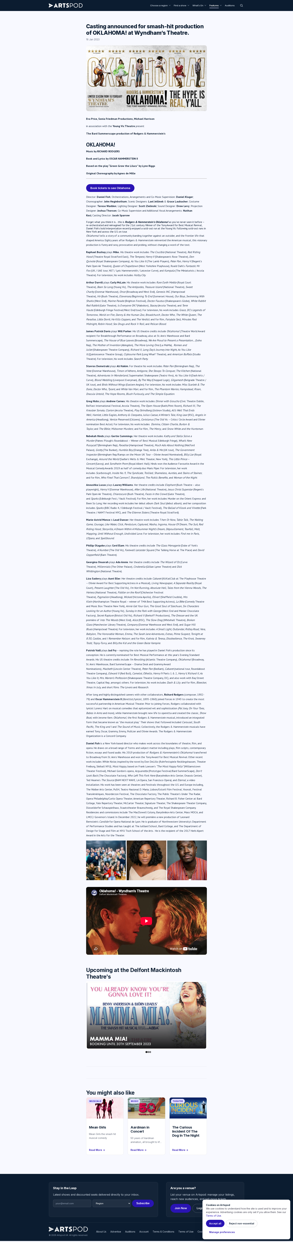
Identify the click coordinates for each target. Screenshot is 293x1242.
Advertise (115, 1232)
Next (211, 1015)
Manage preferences (222, 1232)
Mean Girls (97, 1128)
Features (214, 5)
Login (200, 1209)
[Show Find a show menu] (189, 5)
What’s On (197, 5)
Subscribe (143, 1204)
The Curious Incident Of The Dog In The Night (185, 1132)
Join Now (181, 1209)
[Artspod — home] (66, 5)
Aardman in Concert (140, 1130)
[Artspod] (68, 1230)
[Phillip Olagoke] (187, 860)
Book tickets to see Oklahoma (110, 188)
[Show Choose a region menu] (170, 5)
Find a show (180, 5)
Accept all (215, 1223)
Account (144, 1232)
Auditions (230, 5)
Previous (81, 1015)
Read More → (97, 1151)
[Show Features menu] (221, 5)
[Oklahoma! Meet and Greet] (106, 860)
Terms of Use (185, 1232)
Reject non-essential (241, 1223)
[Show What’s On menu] (206, 5)
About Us (101, 1232)
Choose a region (159, 5)
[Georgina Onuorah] (146, 860)
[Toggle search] (241, 5)
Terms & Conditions (163, 1232)
